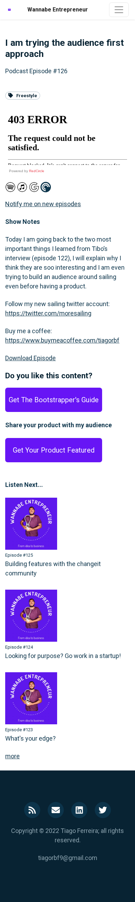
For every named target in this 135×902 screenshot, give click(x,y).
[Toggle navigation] (119, 9)
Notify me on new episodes (43, 204)
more (12, 756)
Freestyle (26, 95)
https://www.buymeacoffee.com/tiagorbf (62, 340)
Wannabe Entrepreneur (57, 9)
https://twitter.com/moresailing (48, 313)
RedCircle (36, 171)
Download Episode (30, 358)
